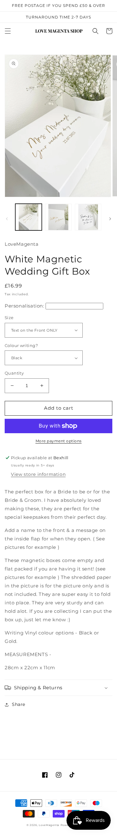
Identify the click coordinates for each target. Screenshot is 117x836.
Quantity (14, 373)
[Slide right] (110, 219)
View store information (38, 474)
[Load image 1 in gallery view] (28, 217)
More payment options (59, 441)
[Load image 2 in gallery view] (58, 217)
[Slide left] (7, 219)
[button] (8, 31)
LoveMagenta (49, 825)
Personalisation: (24, 306)
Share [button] (18, 704)
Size (9, 317)
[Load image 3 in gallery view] (88, 217)
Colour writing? (21, 345)
